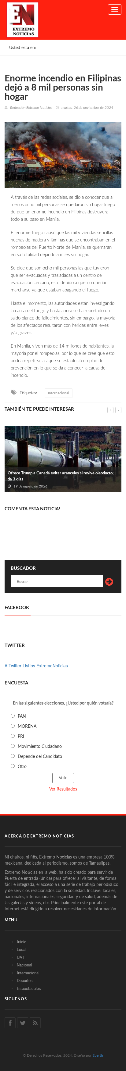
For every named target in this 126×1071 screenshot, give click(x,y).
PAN (22, 716)
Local (21, 949)
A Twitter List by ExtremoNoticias (36, 665)
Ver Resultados (63, 789)
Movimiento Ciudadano (40, 746)
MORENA (27, 726)
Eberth (97, 1055)
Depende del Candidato (40, 757)
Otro (22, 767)
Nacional (24, 965)
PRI (21, 736)
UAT (20, 957)
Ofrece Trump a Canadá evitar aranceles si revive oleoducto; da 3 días (61, 476)
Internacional (58, 393)
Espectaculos (29, 988)
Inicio (21, 941)
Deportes (25, 980)
